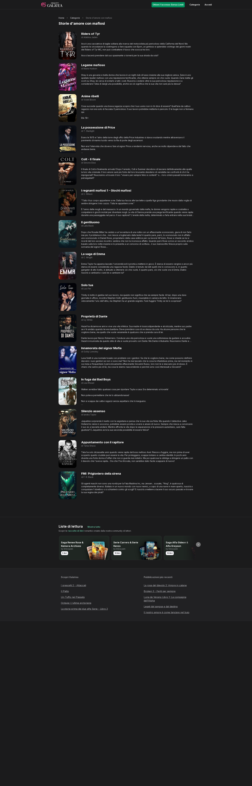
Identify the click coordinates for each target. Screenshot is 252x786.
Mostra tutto (94, 527)
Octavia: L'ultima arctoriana (76, 603)
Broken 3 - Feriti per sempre (160, 591)
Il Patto (65, 591)
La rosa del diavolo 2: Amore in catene (165, 585)
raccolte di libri (76, 531)
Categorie (194, 4)
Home (61, 18)
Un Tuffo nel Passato (73, 597)
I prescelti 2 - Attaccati (73, 585)
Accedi (208, 4)
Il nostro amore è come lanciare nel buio (166, 612)
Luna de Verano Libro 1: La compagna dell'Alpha (165, 599)
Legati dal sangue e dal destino (161, 606)
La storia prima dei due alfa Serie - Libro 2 (84, 608)
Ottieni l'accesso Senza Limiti (168, 4)
